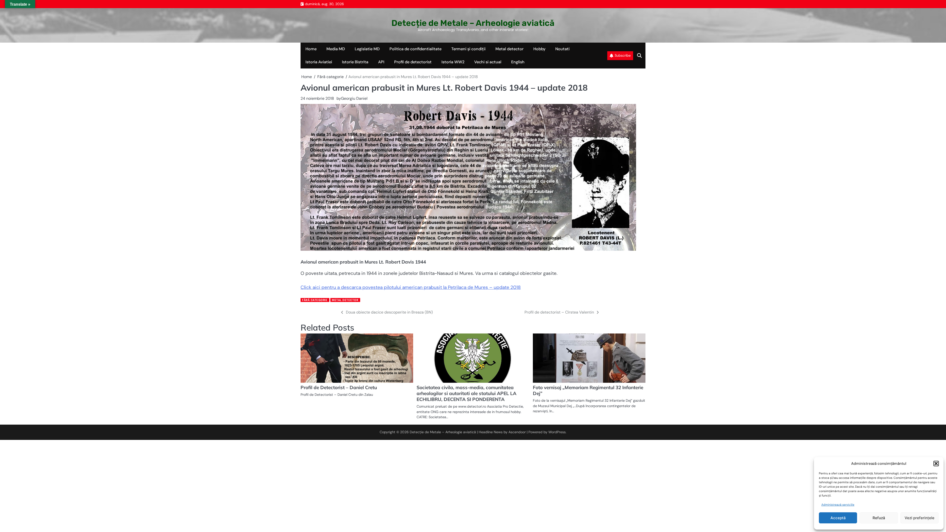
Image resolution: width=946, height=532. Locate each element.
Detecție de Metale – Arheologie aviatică (473, 23)
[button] (936, 463)
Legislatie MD (367, 48)
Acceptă (838, 517)
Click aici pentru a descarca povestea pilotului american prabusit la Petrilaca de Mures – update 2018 (411, 287)
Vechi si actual (487, 62)
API (381, 62)
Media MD (335, 48)
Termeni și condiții (468, 48)
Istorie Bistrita (355, 62)
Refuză (879, 517)
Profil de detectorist (413, 62)
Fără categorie (314, 300)
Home (311, 48)
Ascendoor (517, 432)
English (517, 62)
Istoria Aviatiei (318, 62)
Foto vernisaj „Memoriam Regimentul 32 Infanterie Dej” (588, 390)
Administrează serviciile (837, 505)
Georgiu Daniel (354, 98)
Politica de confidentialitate (415, 48)
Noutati (562, 48)
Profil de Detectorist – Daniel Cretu (339, 387)
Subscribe (623, 55)
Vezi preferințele (919, 517)
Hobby (539, 48)
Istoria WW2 (452, 62)
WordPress (557, 432)
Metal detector (509, 48)
